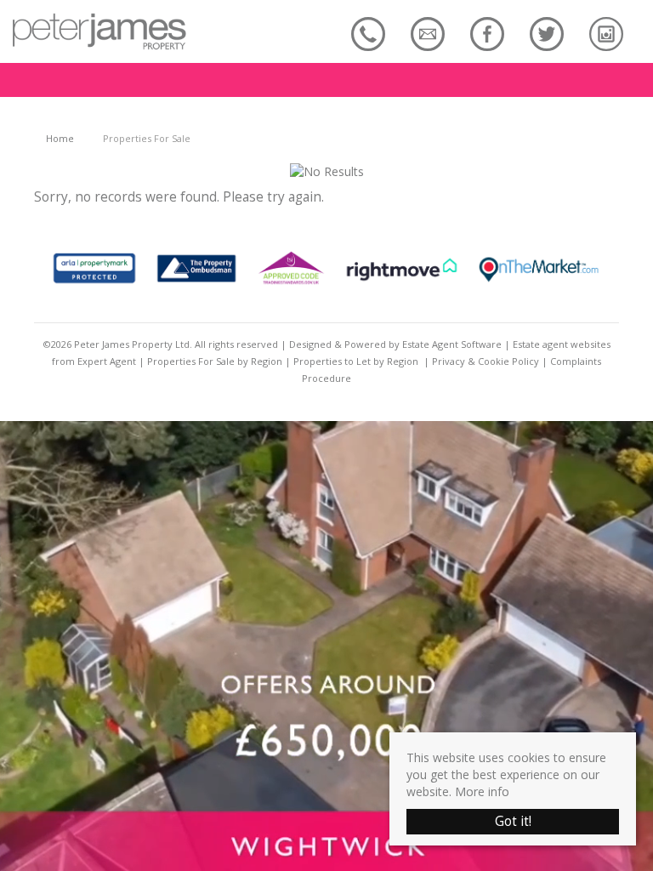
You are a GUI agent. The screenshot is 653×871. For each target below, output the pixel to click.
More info (482, 791)
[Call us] (368, 33)
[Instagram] (606, 33)
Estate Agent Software (452, 344)
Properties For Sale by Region (214, 361)
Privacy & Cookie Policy (485, 361)
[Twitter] (547, 33)
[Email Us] (428, 33)
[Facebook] (487, 33)
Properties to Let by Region (355, 361)
